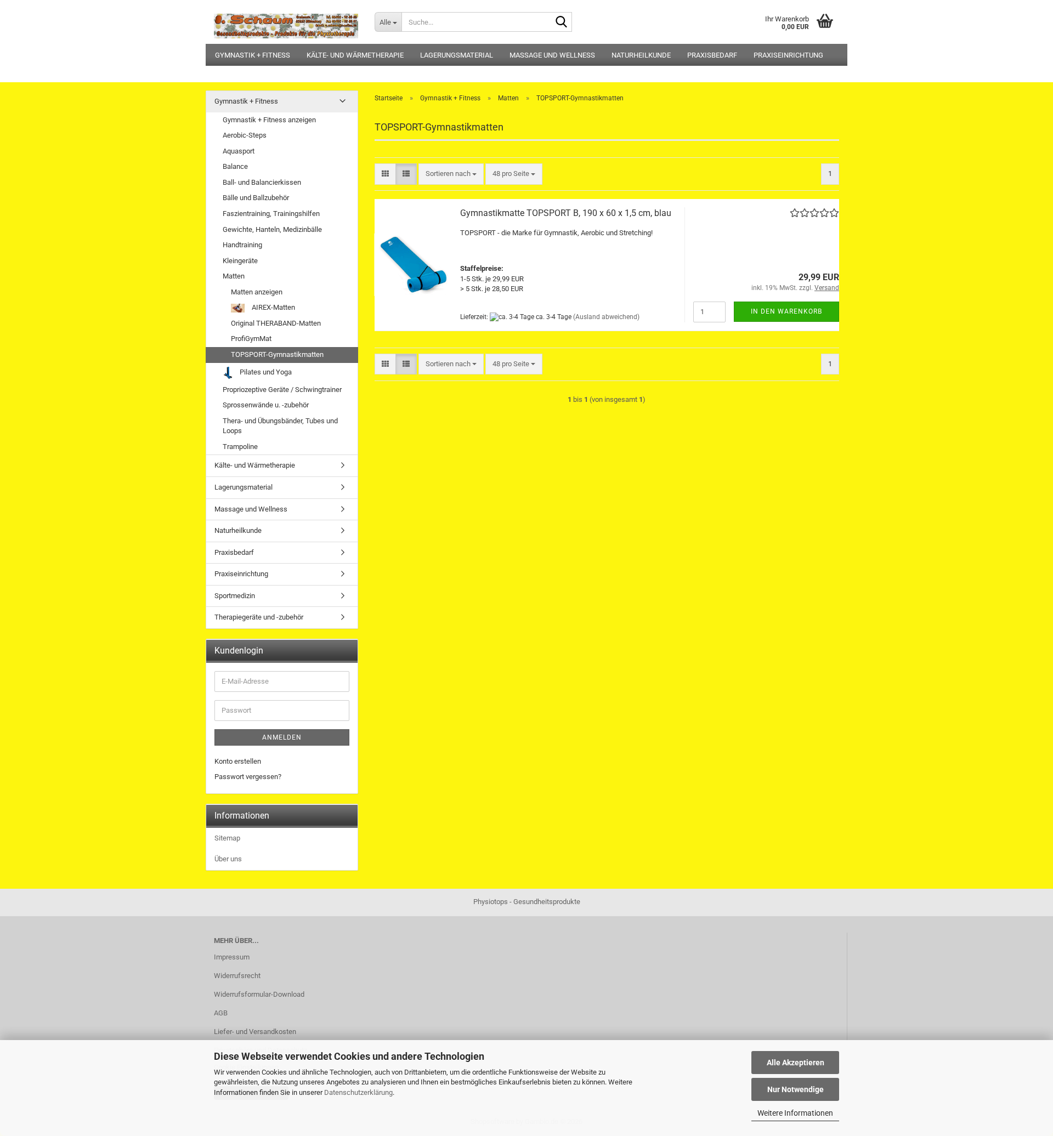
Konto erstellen (237, 761)
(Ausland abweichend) (606, 317)
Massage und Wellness (552, 55)
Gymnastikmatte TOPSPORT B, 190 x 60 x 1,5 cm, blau (565, 213)
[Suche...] (561, 22)
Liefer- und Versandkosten (255, 1031)
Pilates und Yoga (265, 372)
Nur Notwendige (795, 1089)
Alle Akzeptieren (795, 1062)
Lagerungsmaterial (456, 55)
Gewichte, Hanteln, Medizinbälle (272, 229)
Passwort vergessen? (247, 777)
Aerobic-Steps (245, 135)
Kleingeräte (240, 261)
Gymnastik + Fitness (252, 55)
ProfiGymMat (251, 338)
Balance (235, 166)
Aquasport (238, 151)
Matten (234, 276)
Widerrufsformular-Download (259, 994)
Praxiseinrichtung (788, 55)
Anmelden (282, 737)
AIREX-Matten (272, 307)
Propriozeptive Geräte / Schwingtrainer (282, 389)
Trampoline (240, 446)
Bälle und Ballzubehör (256, 198)
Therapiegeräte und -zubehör (258, 617)
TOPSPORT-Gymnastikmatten (277, 354)
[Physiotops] (286, 22)
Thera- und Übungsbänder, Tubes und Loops (280, 426)
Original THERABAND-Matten (276, 323)
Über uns (228, 859)
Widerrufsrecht (237, 976)
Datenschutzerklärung (358, 1092)
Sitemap (227, 838)
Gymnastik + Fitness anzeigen (269, 120)
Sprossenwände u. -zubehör (266, 405)
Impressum (232, 957)
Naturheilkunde (641, 55)
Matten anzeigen (256, 292)
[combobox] (451, 174)
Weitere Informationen (795, 1113)
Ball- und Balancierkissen (262, 182)
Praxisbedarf (712, 55)
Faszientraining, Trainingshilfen (271, 213)
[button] (385, 174)
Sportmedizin (234, 596)
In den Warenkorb (786, 311)
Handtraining (242, 245)
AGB (221, 1013)
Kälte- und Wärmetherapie (355, 55)
